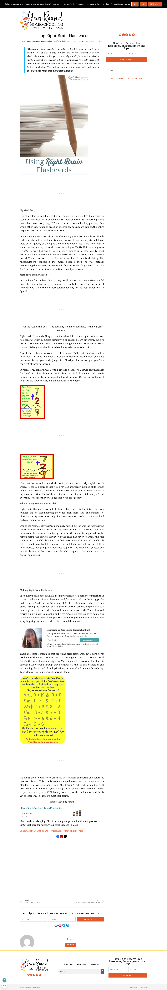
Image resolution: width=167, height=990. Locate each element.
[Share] (57, 837)
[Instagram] (130, 34)
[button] (56, 925)
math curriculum (87, 781)
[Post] (65, 837)
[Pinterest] (126, 34)
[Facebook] (120, 34)
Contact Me (94, 964)
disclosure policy (95, 41)
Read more (155, 4)
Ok (135, 4)
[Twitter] (133, 34)
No (143, 4)
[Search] (102, 971)
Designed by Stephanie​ (138, 987)
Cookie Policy (137, 78)
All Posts (70, 945)
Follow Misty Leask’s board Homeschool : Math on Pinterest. (51, 830)
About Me (114, 78)
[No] (164, 4)
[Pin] (61, 837)
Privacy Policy (125, 78)
